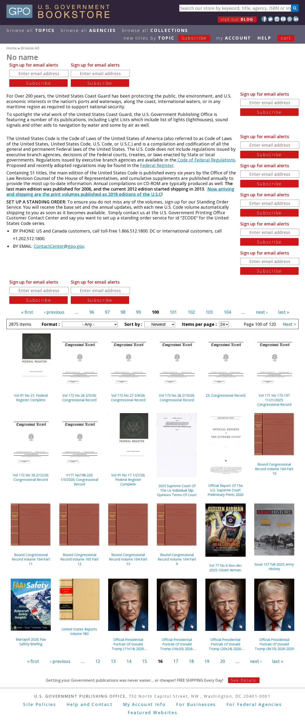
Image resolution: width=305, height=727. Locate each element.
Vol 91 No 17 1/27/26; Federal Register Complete (128, 479)
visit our (237, 19)
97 (107, 312)
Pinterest (289, 19)
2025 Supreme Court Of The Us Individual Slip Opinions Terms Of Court (177, 490)
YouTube (283, 19)
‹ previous (54, 312)
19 (206, 661)
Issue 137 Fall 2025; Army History (274, 566)
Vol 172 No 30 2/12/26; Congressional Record (31, 477)
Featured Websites (153, 712)
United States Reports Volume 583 (79, 631)
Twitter (270, 19)
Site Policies (39, 704)
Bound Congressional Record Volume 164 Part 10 (274, 469)
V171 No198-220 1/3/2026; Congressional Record (79, 479)
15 (144, 661)
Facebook (264, 19)
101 (173, 312)
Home (11, 48)
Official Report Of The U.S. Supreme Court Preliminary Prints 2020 (225, 490)
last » (283, 312)
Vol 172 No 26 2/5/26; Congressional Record (79, 397)
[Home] (60, 16)
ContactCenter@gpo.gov (59, 246)
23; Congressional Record (225, 395)
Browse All (30, 30)
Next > (289, 324)
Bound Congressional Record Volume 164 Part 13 (128, 559)
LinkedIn (296, 19)
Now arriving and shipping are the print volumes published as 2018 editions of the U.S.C (120, 191)
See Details (243, 680)
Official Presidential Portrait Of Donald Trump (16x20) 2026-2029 (176, 644)
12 (97, 661)
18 (191, 661)
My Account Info (144, 704)
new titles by (165, 38)
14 (129, 661)
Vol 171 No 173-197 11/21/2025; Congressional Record (274, 400)
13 (113, 661)
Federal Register (157, 165)
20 (222, 661)
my (233, 38)
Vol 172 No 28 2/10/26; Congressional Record (177, 397)
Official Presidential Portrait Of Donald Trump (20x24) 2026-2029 (225, 644)
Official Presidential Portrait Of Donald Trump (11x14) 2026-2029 (128, 644)
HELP (264, 38)
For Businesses (196, 704)
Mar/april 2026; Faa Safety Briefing (31, 641)
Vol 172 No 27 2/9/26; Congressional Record (128, 397)
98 (123, 312)
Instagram (277, 19)
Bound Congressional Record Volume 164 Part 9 (177, 559)
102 (191, 312)
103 (209, 312)
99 (138, 312)
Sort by (132, 324)
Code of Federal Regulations (205, 160)
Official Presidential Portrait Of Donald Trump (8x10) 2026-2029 (274, 644)
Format (50, 324)
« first (27, 312)
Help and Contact (89, 704)
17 (175, 661)
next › (261, 312)
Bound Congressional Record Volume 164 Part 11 (31, 559)
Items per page (199, 324)
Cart (286, 38)
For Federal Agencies (254, 704)
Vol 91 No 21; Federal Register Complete (31, 397)
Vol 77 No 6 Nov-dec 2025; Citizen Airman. (225, 567)
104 (227, 312)
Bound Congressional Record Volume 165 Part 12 (79, 559)
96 (91, 312)
